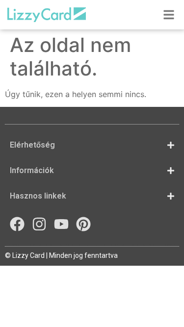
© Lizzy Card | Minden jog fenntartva (61, 255)
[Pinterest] (83, 224)
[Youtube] (61, 224)
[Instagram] (39, 224)
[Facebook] (17, 224)
